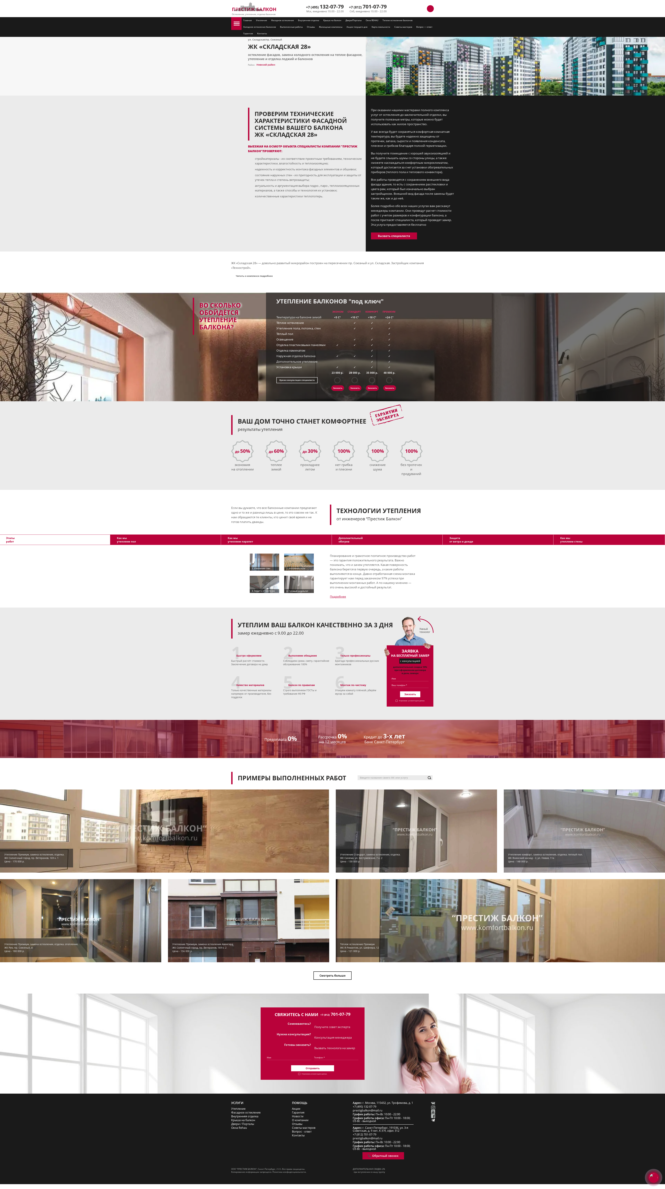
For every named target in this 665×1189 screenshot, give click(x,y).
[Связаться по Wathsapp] (422, 8)
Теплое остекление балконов (398, 20)
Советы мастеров (403, 26)
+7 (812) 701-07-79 (364, 1134)
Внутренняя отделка (308, 20)
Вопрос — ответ (424, 26)
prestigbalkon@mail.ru (367, 1110)
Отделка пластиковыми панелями (301, 345)
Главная (247, 20)
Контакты (262, 33)
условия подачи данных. (416, 701)
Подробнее (338, 597)
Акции (296, 1108)
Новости (297, 1116)
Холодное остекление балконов (259, 26)
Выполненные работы (291, 26)
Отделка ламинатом (290, 350)
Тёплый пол (284, 334)
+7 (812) (368, 7)
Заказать (337, 388)
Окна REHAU (372, 20)
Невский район (265, 64)
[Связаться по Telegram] (414, 8)
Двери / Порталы (242, 1124)
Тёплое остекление (290, 323)
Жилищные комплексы (330, 26)
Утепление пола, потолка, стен (298, 328)
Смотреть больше (332, 975)
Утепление (261, 20)
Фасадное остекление (282, 20)
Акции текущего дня (357, 26)
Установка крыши (289, 367)
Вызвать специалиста (394, 236)
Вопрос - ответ (302, 1131)
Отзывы (311, 26)
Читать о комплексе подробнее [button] (254, 275)
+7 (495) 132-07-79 (364, 1106)
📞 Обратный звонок (383, 1156)
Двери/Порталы (353, 20)
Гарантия (248, 33)
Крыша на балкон (332, 20)
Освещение (284, 339)
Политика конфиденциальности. (289, 1171)
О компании (300, 1120)
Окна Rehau (239, 1127)
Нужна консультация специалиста (297, 380)
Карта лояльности (381, 26)
